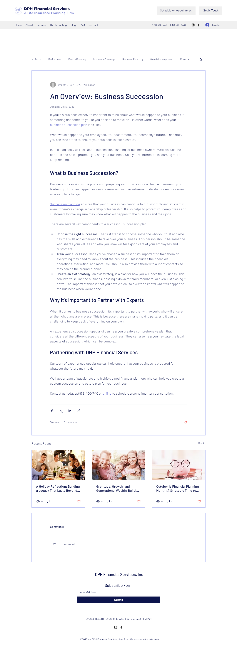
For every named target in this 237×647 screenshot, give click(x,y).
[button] (201, 59)
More (183, 59)
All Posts (36, 59)
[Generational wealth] (118, 465)
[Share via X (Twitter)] (61, 411)
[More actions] (185, 84)
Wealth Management (161, 59)
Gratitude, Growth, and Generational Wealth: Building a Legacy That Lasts (118, 488)
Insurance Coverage (104, 59)
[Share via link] (79, 411)
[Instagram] (193, 25)
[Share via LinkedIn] (70, 411)
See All (202, 443)
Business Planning (132, 59)
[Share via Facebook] (52, 411)
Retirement (54, 59)
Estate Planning (77, 59)
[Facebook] (199, 25)
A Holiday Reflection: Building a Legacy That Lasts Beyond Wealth (58, 488)
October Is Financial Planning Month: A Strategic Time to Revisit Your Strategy (177, 488)
